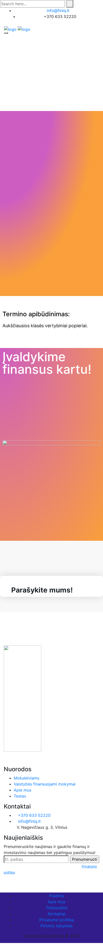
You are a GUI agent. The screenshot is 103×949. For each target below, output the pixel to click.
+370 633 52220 (33, 815)
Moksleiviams (26, 778)
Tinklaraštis (56, 907)
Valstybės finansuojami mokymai (45, 784)
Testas (20, 796)
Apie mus (22, 790)
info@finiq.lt (58, 10)
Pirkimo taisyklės (56, 925)
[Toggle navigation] (6, 33)
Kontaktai (57, 913)
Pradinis (56, 895)
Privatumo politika (56, 919)
